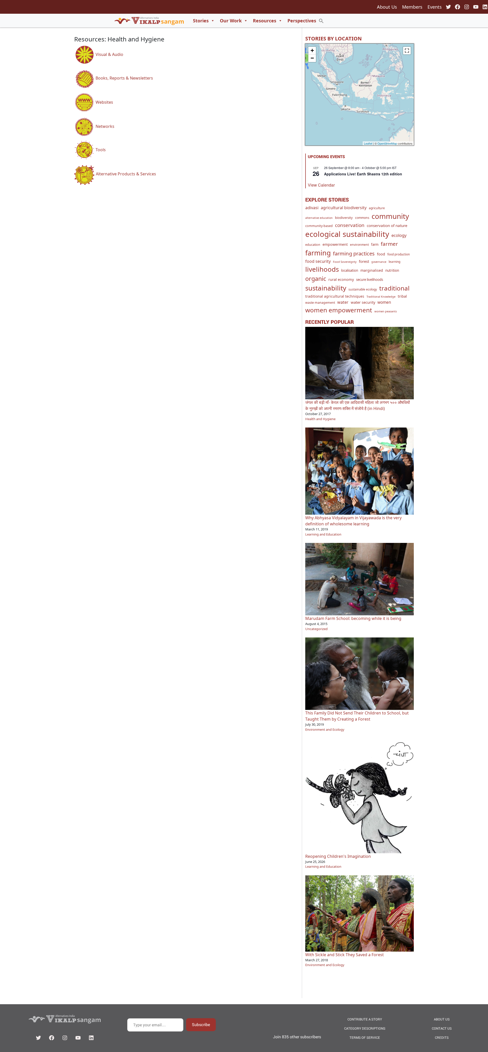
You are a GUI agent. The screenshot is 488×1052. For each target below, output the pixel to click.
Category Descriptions (364, 1028)
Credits (442, 1037)
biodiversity (344, 217)
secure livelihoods (369, 279)
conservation (349, 225)
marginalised (371, 270)
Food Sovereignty (345, 262)
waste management (320, 302)
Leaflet (368, 143)
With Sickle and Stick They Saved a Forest (344, 954)
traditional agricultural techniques (334, 296)
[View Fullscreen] (407, 50)
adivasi (311, 207)
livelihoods (322, 269)
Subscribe (201, 1024)
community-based (319, 225)
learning (394, 262)
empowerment (335, 244)
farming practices (354, 253)
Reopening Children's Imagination (338, 856)
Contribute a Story (364, 1019)
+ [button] (312, 50)
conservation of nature (387, 225)
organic (315, 279)
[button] (321, 20)
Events (435, 7)
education (312, 244)
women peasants (385, 311)
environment (359, 244)
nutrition (392, 270)
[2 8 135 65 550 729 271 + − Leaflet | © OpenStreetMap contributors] (359, 94)
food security (318, 261)
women (384, 302)
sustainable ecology (362, 289)
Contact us (442, 1028)
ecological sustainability (347, 234)
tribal (402, 296)
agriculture (377, 208)
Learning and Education (323, 534)
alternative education (319, 218)
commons (362, 218)
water (342, 302)
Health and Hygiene (320, 419)
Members (412, 7)
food (381, 253)
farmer (389, 243)
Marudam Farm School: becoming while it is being (353, 618)
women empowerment (338, 310)
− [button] (312, 58)
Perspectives (301, 21)
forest (364, 261)
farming (318, 252)
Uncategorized (316, 629)
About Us (387, 7)
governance (378, 262)
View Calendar (321, 185)
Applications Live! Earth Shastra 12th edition (363, 173)
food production (398, 254)
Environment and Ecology (324, 729)
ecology (399, 235)
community (390, 216)
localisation (349, 270)
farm (374, 244)
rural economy (341, 279)
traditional (394, 288)
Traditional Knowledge (381, 296)
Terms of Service (364, 1037)
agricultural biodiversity (344, 207)
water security (363, 302)
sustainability (325, 288)
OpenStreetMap (387, 143)
